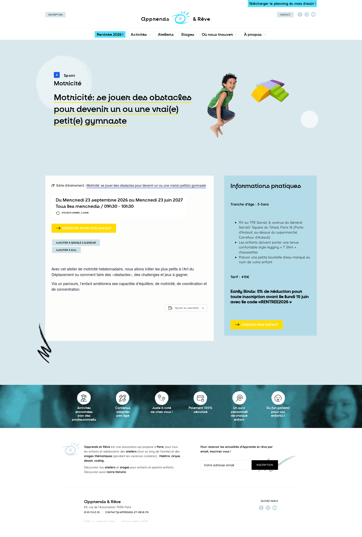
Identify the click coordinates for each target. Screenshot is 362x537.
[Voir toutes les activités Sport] (57, 76)
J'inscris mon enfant (259, 324)
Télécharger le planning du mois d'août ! (282, 3)
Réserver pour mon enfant (86, 228)
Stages (187, 34)
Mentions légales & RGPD (135, 521)
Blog (249, 62)
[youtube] (313, 14)
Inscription (55, 14)
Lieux (218, 62)
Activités (139, 34)
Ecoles (219, 53)
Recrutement (254, 70)
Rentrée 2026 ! (110, 34)
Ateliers (166, 34)
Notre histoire (255, 53)
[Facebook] (300, 14)
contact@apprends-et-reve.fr (127, 512)
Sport (69, 75)
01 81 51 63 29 (92, 512)
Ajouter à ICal (66, 250)
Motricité (67, 83)
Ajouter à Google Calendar (76, 242)
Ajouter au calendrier (187, 308)
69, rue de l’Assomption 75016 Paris (107, 507)
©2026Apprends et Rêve (99, 521)
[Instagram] (306, 14)
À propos (253, 34)
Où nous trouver (217, 34)
